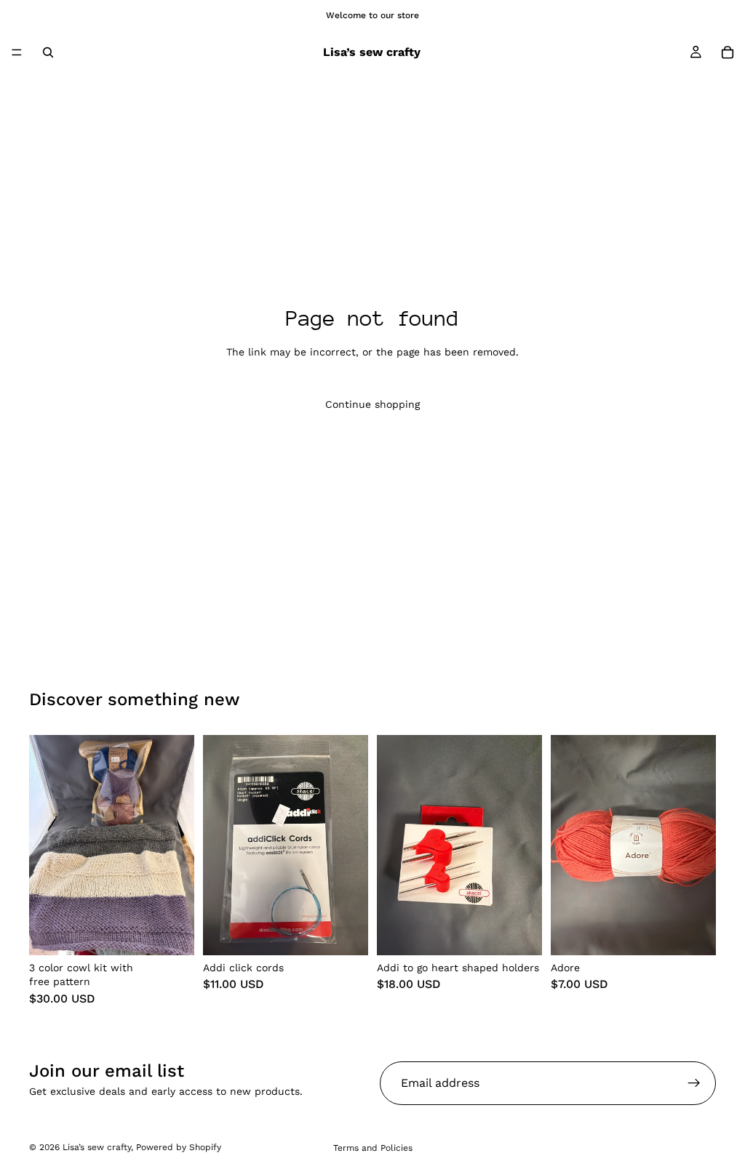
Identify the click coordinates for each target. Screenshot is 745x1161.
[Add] (172, 933)
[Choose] (345, 933)
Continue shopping (372, 404)
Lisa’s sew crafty (97, 1147)
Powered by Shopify (178, 1147)
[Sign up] (694, 1083)
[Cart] (728, 52)
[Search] (48, 52)
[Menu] (16, 52)
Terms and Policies (373, 1148)
